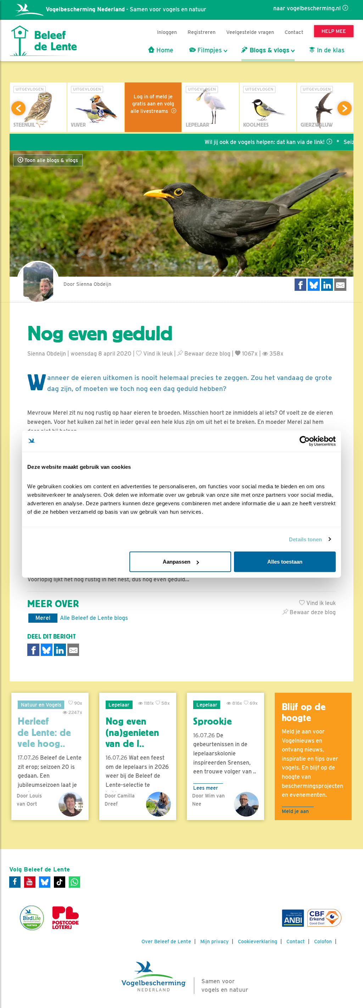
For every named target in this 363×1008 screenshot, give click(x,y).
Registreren (202, 32)
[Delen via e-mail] (340, 284)
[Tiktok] (59, 882)
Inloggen (167, 32)
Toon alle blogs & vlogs (50, 160)
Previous (18, 108)
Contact (294, 32)
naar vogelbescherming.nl (307, 8)
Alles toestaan (284, 562)
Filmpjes (209, 50)
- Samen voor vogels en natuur (126, 9)
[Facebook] (15, 882)
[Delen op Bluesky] (314, 284)
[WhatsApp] (74, 882)
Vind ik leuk (157, 353)
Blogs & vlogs (268, 50)
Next (344, 108)
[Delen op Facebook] (301, 284)
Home (164, 50)
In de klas (330, 50)
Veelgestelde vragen (250, 32)
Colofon (323, 941)
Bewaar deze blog (206, 353)
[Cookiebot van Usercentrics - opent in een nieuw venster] (305, 441)
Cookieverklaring (257, 941)
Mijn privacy (214, 941)
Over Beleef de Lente (166, 941)
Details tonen (305, 539)
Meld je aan (295, 811)
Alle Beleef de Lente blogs (94, 618)
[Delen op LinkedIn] (327, 284)
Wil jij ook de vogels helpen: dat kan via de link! (244, 142)
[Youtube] (29, 882)
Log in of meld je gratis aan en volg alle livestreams (152, 103)
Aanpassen (176, 562)
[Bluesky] (44, 882)
